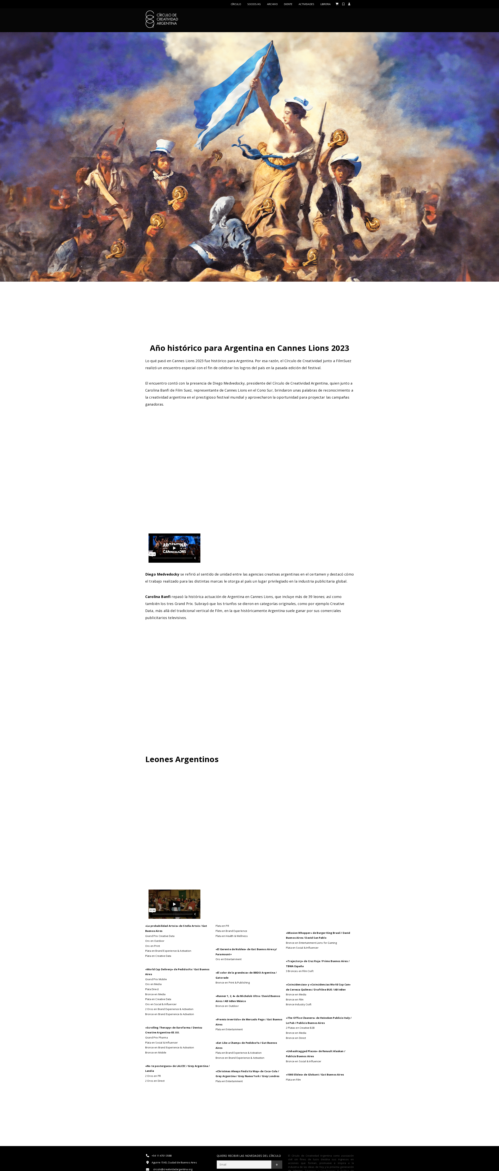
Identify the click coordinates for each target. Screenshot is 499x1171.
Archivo (272, 4)
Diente (288, 4)
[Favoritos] (343, 4)
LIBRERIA (325, 4)
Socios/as (254, 4)
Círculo (236, 4)
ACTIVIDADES (306, 4)
